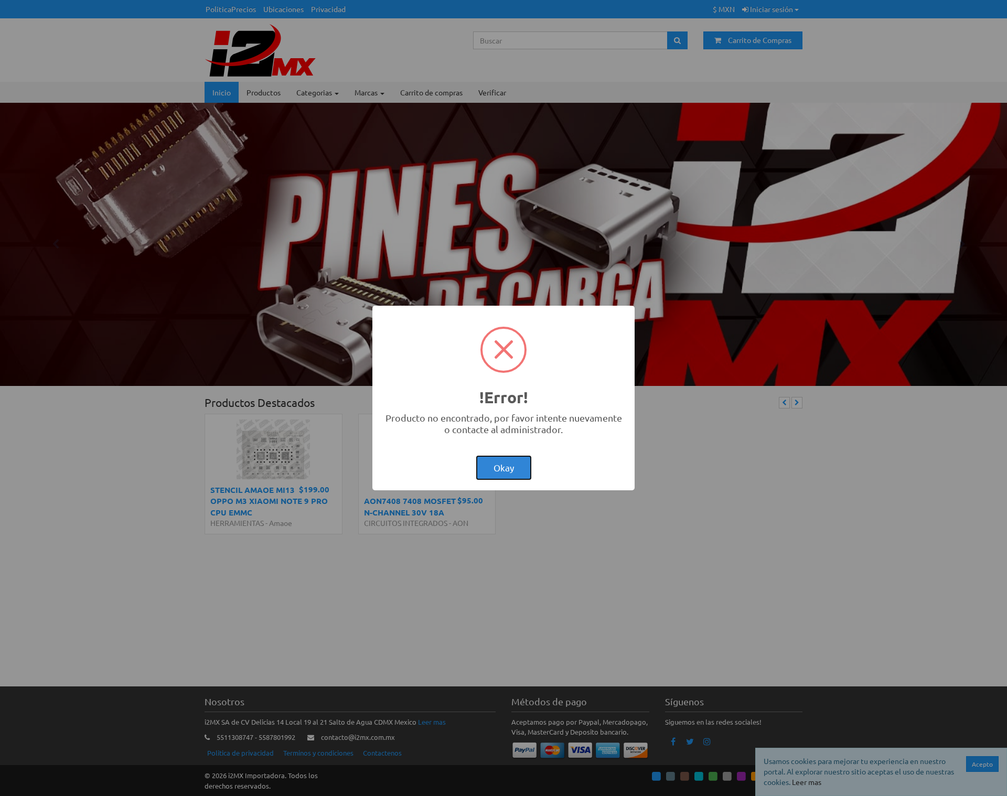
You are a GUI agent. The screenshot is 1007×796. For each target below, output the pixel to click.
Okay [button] (504, 467)
